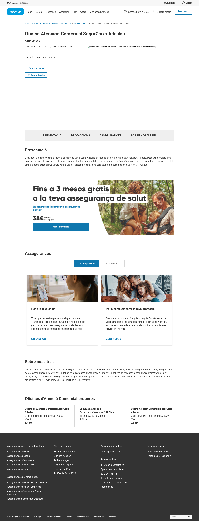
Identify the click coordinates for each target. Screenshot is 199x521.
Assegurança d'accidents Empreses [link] (25, 498)
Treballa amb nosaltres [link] (112, 478)
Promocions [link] (107, 486)
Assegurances (110, 135)
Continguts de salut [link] (111, 451)
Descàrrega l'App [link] (62, 469)
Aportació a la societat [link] (112, 469)
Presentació (52, 135)
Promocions (80, 135)
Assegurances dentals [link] (18, 455)
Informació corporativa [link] (112, 464)
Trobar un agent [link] (62, 460)
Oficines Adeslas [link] (62, 455)
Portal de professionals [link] (159, 455)
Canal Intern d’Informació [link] (114, 482)
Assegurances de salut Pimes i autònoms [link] (28, 482)
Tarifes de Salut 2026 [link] (65, 473)
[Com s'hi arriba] (131, 46)
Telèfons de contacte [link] (64, 451)
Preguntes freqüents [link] (64, 464)
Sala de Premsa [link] (109, 473)
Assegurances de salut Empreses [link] (24, 486)
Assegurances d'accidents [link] (20, 460)
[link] (17, 3)
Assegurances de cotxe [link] (19, 469)
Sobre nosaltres (144, 135)
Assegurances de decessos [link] (21, 464)
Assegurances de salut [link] (18, 451)
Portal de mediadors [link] (157, 451)
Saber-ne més (38, 338)
